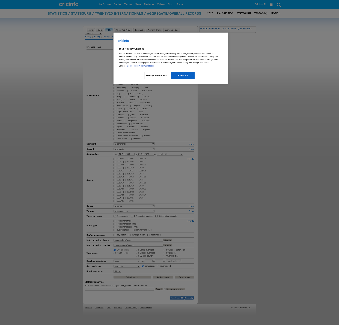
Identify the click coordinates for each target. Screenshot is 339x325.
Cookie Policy (133, 66)
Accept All (182, 75)
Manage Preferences (156, 75)
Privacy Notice (147, 66)
